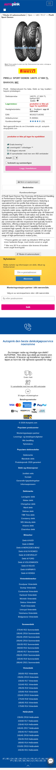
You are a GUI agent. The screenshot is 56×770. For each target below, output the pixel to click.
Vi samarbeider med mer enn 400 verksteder (28, 386)
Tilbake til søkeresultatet (14, 15)
